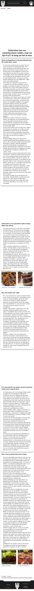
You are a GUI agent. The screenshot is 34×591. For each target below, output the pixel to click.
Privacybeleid (8, 587)
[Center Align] (25, 2)
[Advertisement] (17, 30)
